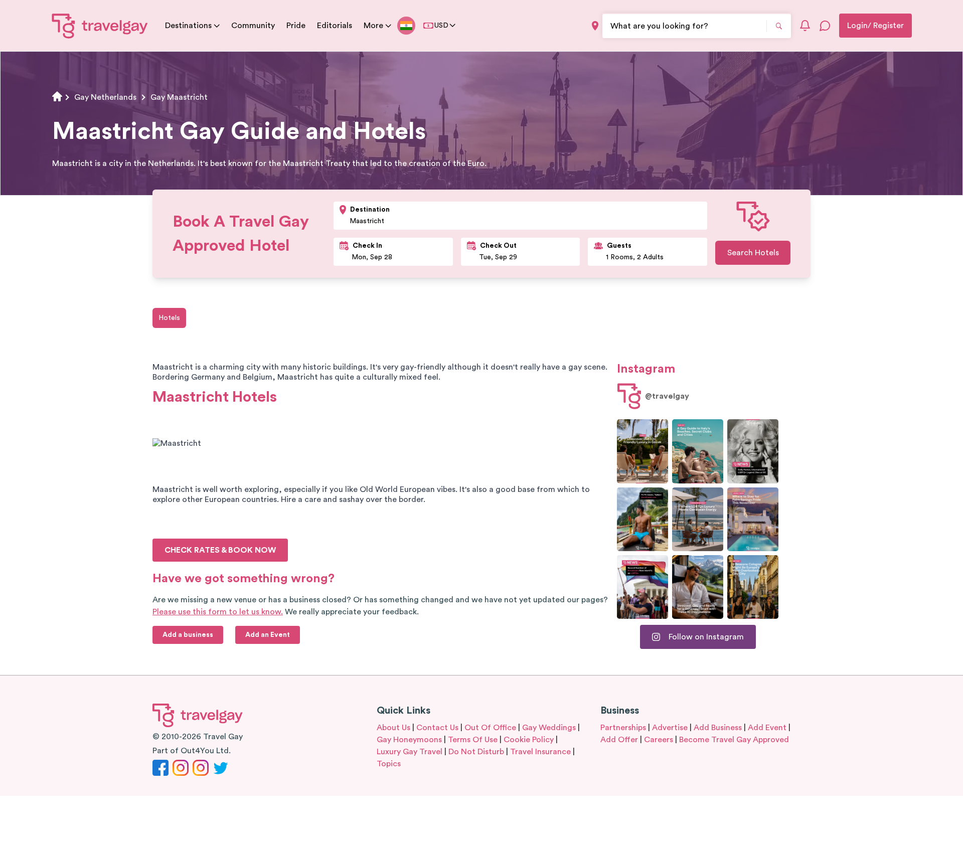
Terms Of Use (473, 740)
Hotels (169, 317)
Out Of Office (490, 728)
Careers (658, 740)
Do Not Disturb (476, 752)
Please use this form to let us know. (217, 612)
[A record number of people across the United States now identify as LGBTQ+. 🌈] (642, 587)
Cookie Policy (529, 740)
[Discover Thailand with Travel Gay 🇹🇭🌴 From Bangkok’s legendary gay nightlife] (642, 519)
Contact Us (437, 728)
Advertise (670, 728)
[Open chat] (825, 26)
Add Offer (619, 740)
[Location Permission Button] (595, 26)
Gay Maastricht (179, 97)
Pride (295, 26)
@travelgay (667, 396)
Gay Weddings (549, 728)
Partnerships (623, 728)
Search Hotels (753, 253)
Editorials (334, 26)
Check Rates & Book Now (220, 550)
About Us (393, 728)
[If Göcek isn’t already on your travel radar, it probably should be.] (642, 451)
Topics (389, 764)
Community (253, 26)
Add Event (767, 728)
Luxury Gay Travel (409, 752)
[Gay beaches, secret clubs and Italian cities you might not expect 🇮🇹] (697, 451)
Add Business (718, 728)
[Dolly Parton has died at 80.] (752, 451)
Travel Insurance (540, 752)
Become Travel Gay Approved (734, 740)
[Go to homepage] (100, 26)
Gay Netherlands (105, 97)
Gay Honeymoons (409, 740)
